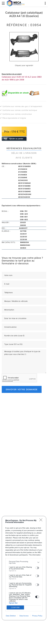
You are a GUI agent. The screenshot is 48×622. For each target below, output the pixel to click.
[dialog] (24, 568)
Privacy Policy (37, 616)
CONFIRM (15, 607)
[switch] (37, 568)
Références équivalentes (24, 148)
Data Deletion (11, 616)
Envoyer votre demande (22, 389)
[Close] (41, 520)
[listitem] (24, 562)
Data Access (24, 616)
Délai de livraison (24, 153)
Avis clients (24, 157)
